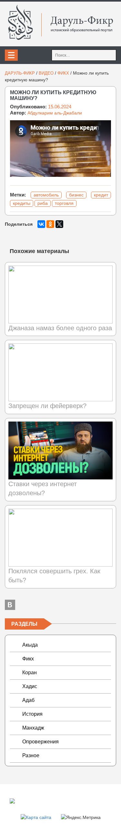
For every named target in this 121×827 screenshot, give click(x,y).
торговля (64, 203)
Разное (30, 755)
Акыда (30, 645)
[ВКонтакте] (41, 224)
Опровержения (40, 741)
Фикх (28, 658)
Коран (29, 672)
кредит (101, 194)
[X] (59, 224)
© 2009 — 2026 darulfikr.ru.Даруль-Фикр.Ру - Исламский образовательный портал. (53, 801)
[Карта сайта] (36, 817)
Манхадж (33, 728)
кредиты (21, 203)
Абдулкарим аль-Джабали (54, 112)
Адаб (28, 700)
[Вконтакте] (10, 605)
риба (42, 203)
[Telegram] (60, 605)
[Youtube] (111, 605)
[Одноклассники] (50, 224)
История (32, 714)
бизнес (76, 194)
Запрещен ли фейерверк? (47, 405)
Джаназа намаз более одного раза (60, 328)
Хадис (29, 686)
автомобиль (46, 194)
